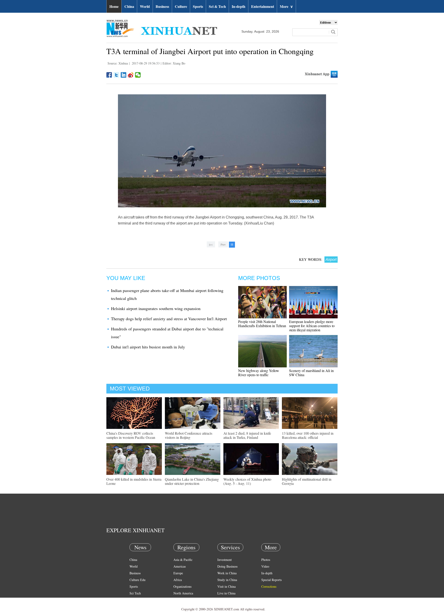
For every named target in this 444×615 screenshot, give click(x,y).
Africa (177, 580)
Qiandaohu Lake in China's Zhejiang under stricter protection (192, 481)
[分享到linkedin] (123, 75)
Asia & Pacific (182, 559)
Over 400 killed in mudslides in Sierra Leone (133, 481)
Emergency (224, 600)
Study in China (227, 580)
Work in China (227, 573)
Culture (181, 6)
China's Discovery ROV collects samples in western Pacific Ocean (130, 435)
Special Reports (271, 580)
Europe (178, 573)
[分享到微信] (138, 75)
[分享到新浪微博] (131, 75)
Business (162, 6)
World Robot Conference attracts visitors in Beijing (188, 435)
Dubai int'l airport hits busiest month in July (148, 347)
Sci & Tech (217, 6)
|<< (211, 244)
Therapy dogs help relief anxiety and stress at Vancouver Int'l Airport (169, 318)
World (145, 6)
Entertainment (262, 6)
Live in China (226, 593)
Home (114, 6)
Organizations (182, 586)
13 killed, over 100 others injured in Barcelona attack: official (307, 435)
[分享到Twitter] (116, 75)
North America (183, 593)
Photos (265, 559)
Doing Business (227, 566)
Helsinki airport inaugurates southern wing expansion (155, 308)
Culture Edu (137, 580)
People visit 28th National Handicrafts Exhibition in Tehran (262, 323)
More (286, 6)
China (129, 6)
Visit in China (226, 586)
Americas (179, 566)
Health (134, 600)
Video (265, 566)
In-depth (238, 6)
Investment (224, 559)
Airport (331, 259)
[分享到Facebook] (109, 75)
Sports (198, 6)
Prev (223, 244)
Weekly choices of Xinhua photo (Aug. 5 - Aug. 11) (247, 481)
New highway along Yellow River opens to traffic (258, 372)
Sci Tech (135, 593)
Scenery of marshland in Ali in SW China (311, 372)
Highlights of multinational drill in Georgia (306, 481)
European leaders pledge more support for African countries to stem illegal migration (312, 325)
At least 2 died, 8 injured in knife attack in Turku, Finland (247, 435)
